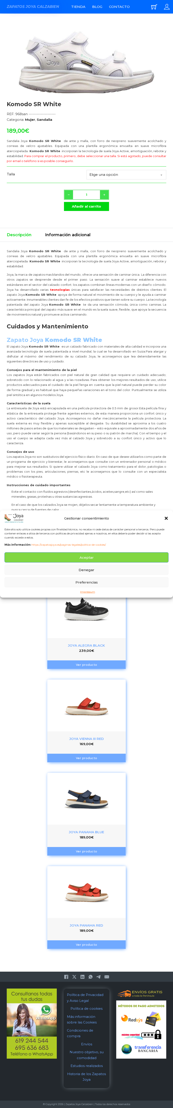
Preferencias (86, 582)
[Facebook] (66, 976)
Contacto (119, 7)
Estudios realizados (87, 1066)
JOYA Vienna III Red (86, 739)
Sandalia (44, 119)
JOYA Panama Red (86, 925)
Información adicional (68, 234)
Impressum (87, 591)
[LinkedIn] (82, 976)
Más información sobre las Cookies (82, 1019)
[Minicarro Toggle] (154, 7)
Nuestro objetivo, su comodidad (87, 1055)
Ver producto (86, 664)
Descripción (19, 234)
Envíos (86, 1044)
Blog (97, 7)
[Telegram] (98, 976)
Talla (11, 174)
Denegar (86, 570)
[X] (74, 976)
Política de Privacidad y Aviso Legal (85, 998)
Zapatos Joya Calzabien (33, 7)
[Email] (106, 976)
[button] (166, 518)
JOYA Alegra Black (86, 645)
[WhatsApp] (90, 976)
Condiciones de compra (80, 1033)
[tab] (19, 235)
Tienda (78, 7)
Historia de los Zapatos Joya (86, 1077)
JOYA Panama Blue (86, 832)
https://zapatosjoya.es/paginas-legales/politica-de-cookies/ (69, 544)
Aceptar (87, 557)
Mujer (30, 119)
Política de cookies (86, 1008)
